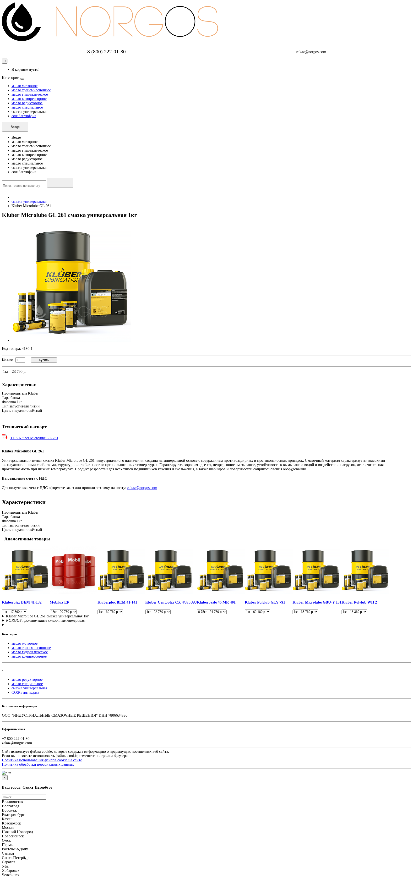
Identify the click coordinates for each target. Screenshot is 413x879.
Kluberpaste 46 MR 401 (216, 602)
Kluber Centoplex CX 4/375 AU (171, 602)
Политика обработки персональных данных (38, 764)
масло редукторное (27, 103)
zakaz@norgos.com (142, 488)
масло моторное (24, 86)
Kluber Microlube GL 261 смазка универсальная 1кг (47, 616)
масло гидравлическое (29, 94)
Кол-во (7, 360)
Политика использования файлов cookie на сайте (42, 760)
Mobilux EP (59, 602)
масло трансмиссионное (31, 90)
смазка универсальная (29, 201)
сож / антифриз (23, 116)
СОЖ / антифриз (25, 692)
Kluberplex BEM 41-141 (117, 602)
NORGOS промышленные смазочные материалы (46, 620)
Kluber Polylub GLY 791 (265, 602)
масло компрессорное (29, 99)
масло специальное (27, 107)
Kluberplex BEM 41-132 (22, 602)
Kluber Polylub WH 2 (359, 602)
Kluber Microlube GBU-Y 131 (317, 602)
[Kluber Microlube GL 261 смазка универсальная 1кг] (71, 340)
